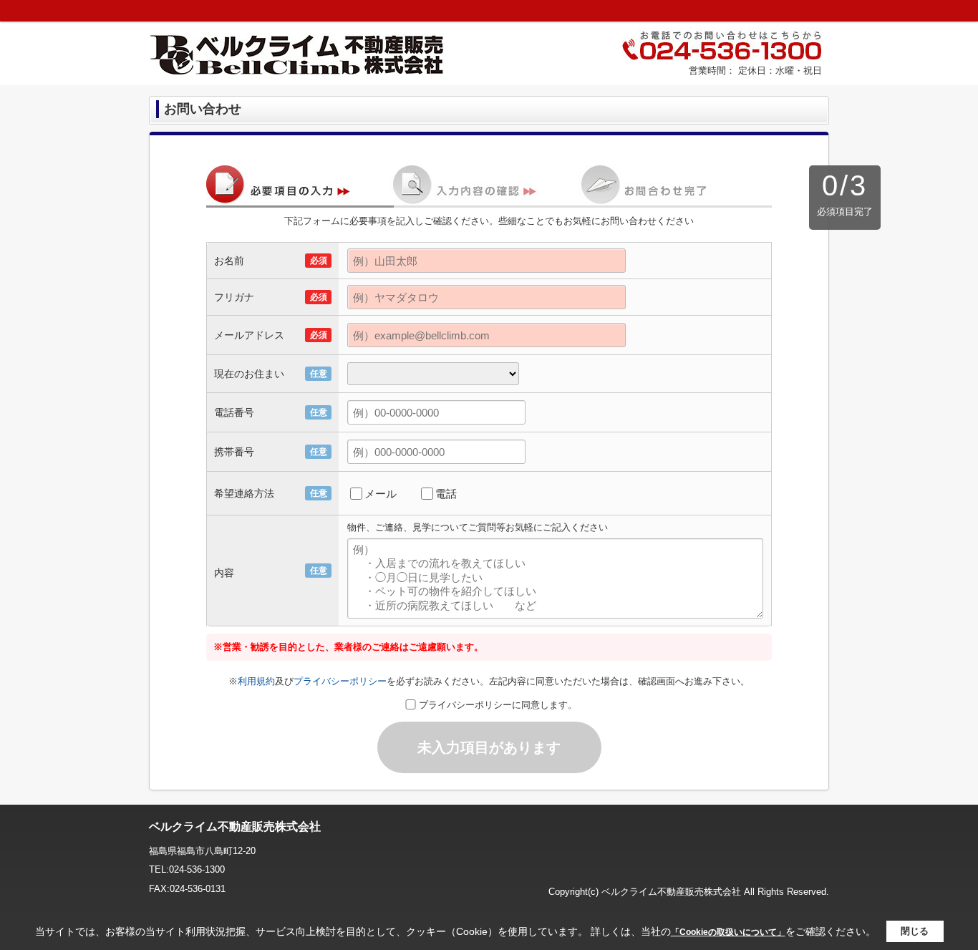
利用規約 (256, 681)
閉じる (915, 931)
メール (380, 494)
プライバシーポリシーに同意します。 (498, 704)
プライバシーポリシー (340, 681)
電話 (446, 494)
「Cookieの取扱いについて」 (728, 932)
